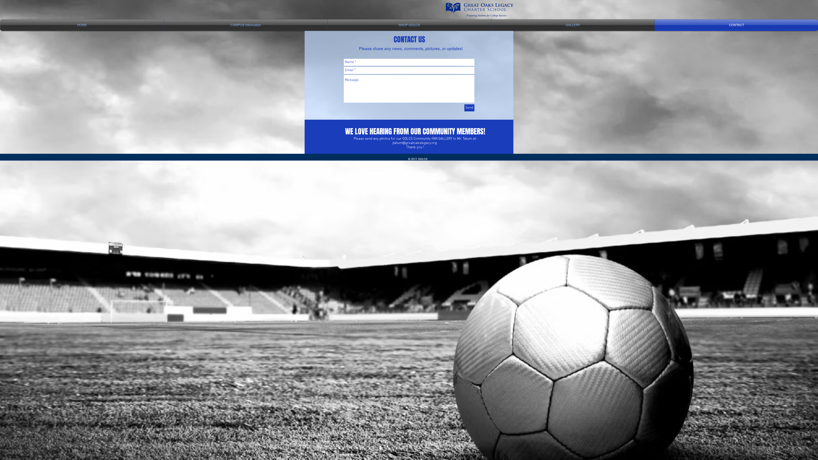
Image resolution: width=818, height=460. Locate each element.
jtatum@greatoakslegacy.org (414, 143)
